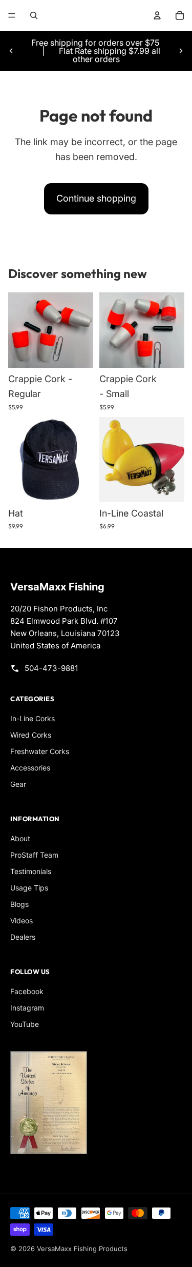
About (20, 838)
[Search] (34, 15)
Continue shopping (96, 198)
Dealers (22, 937)
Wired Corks (30, 734)
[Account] (157, 15)
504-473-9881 (51, 668)
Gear (18, 784)
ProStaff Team (34, 854)
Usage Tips (29, 887)
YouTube (24, 1024)
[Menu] (12, 15)
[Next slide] (180, 50)
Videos (21, 920)
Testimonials (30, 871)
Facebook (27, 991)
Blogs (19, 904)
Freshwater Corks (39, 751)
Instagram (27, 1007)
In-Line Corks (32, 718)
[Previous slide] (11, 50)
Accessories (30, 767)
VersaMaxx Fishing (57, 587)
